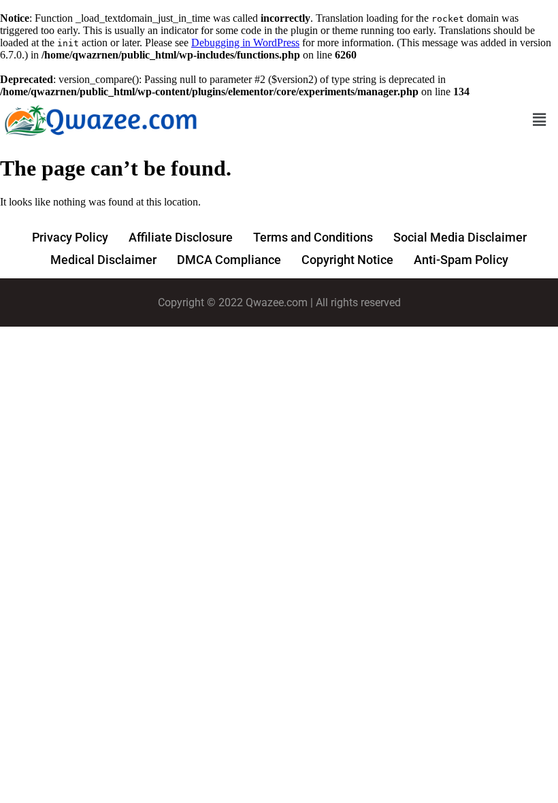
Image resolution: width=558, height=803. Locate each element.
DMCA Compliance (229, 259)
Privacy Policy (70, 237)
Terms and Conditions (313, 237)
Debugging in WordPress (245, 42)
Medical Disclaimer (103, 259)
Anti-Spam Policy (461, 259)
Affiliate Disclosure (181, 237)
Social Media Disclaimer (460, 237)
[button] (539, 119)
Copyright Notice (347, 259)
